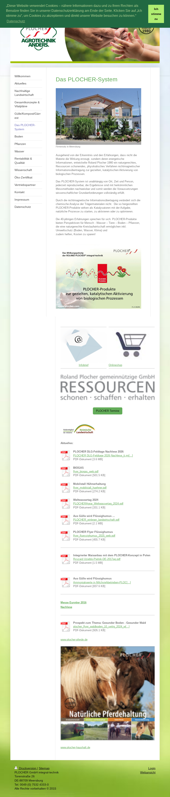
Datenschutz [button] (16, 21)
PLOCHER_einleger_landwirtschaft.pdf (96, 519)
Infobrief (84, 365)
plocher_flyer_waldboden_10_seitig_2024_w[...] (101, 626)
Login (151, 768)
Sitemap (44, 768)
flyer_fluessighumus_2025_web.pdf (94, 535)
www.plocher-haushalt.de (75, 747)
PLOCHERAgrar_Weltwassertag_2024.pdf (98, 503)
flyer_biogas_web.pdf (85, 471)
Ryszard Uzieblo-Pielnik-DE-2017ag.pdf (96, 559)
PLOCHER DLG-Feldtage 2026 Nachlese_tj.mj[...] (103, 455)
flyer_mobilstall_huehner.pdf (90, 487)
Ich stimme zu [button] (156, 13)
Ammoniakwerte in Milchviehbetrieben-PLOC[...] (102, 582)
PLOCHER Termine (107, 410)
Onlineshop (115, 365)
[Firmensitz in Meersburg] (98, 116)
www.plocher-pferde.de (74, 639)
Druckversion (27, 768)
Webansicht (147, 772)
